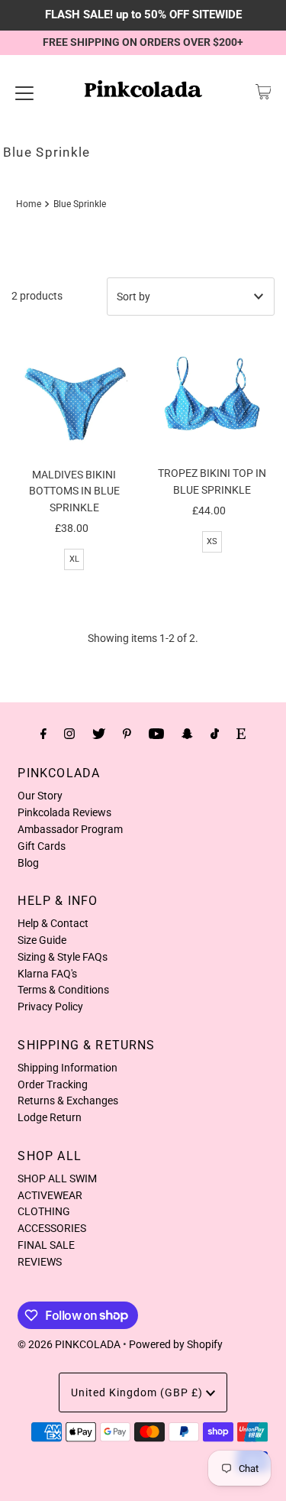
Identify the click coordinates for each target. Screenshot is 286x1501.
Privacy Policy (50, 1006)
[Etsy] (241, 733)
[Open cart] (263, 91)
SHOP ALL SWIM (57, 1178)
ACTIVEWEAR (50, 1195)
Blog (28, 863)
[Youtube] (156, 733)
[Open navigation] (24, 92)
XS (212, 541)
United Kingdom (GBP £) (138, 1392)
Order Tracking (53, 1084)
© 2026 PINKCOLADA (69, 1344)
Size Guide (42, 940)
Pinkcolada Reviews (64, 812)
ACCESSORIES (52, 1228)
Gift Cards (42, 846)
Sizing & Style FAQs (63, 957)
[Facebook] (43, 733)
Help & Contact (53, 923)
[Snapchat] (187, 733)
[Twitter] (98, 733)
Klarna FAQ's (47, 974)
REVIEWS (40, 1262)
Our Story (40, 795)
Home (28, 204)
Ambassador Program (70, 829)
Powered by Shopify (176, 1344)
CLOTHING (44, 1211)
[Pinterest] (127, 733)
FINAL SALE (46, 1245)
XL (74, 559)
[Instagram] (69, 733)
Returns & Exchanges (68, 1100)
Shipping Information (67, 1068)
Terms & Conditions (63, 990)
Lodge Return (50, 1117)
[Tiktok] (214, 733)
